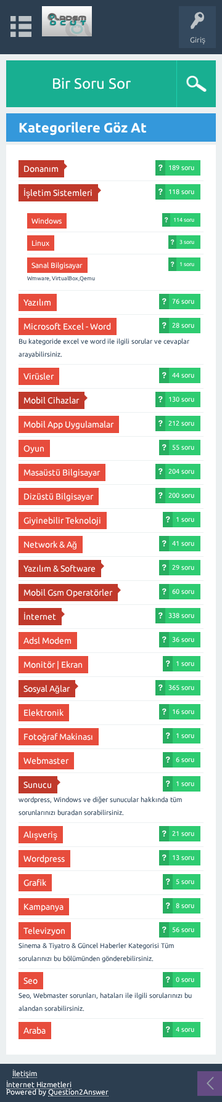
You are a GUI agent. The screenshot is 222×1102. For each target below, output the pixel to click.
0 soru (185, 979)
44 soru (183, 375)
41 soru (183, 543)
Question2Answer (78, 1092)
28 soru (183, 325)
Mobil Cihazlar (51, 400)
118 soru (181, 191)
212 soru (181, 423)
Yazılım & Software (59, 568)
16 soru (183, 711)
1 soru (186, 264)
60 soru (183, 591)
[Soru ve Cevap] (67, 21)
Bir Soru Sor (91, 83)
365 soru (181, 687)
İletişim (24, 1073)
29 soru (183, 567)
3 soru (186, 241)
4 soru (185, 1029)
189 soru (181, 167)
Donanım (41, 169)
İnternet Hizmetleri (39, 1084)
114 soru (183, 219)
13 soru (183, 857)
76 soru (183, 301)
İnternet (39, 617)
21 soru (183, 833)
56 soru (183, 929)
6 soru (185, 759)
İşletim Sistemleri (57, 193)
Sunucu (37, 785)
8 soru (185, 905)
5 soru (185, 881)
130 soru (181, 399)
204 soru (181, 471)
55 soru (183, 447)
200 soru (181, 495)
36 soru (183, 639)
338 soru (181, 615)
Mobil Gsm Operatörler (67, 593)
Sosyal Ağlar (46, 689)
